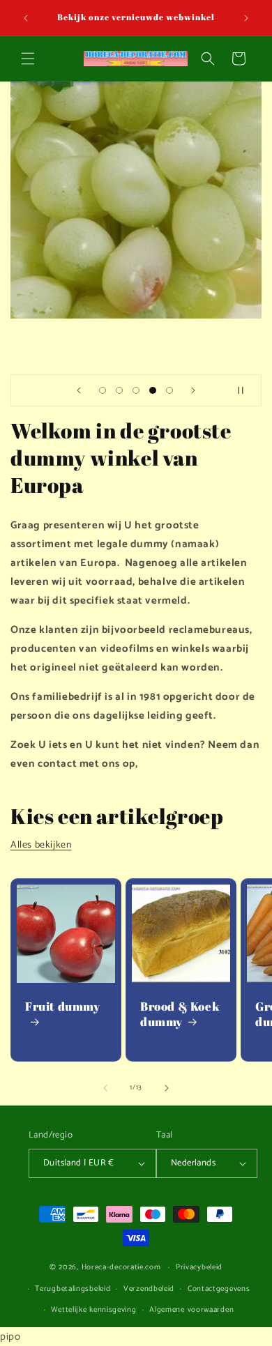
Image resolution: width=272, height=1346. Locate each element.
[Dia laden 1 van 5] (102, 390)
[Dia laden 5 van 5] (169, 390)
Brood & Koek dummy (180, 1014)
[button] (28, 58)
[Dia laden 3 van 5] (136, 390)
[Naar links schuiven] (105, 1088)
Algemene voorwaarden (191, 1309)
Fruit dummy (62, 1006)
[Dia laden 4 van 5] (152, 390)
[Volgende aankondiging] (246, 18)
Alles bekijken (40, 845)
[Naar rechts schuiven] (166, 1088)
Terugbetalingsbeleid (72, 1289)
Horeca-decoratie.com (121, 1267)
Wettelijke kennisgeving (93, 1309)
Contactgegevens (219, 1289)
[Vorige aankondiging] (25, 18)
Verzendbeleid (148, 1289)
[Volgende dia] (193, 390)
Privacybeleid (199, 1267)
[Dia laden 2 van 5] (119, 390)
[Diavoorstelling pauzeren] (246, 390)
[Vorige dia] (78, 390)
